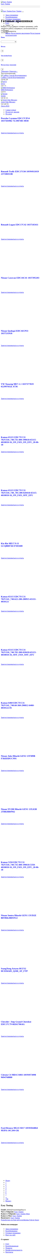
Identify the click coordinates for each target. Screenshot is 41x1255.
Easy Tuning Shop (23, 1214)
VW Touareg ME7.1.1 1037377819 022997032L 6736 (17, 385)
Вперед (8, 1201)
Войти (7, 33)
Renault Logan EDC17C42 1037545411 (19, 224)
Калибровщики (11, 17)
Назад (7, 1181)
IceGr (3, 84)
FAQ (7, 23)
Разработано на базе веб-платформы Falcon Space (20, 1220)
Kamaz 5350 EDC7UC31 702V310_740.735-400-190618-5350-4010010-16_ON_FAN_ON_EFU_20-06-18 (20, 866)
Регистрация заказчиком (20, 33)
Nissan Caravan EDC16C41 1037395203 (20, 278)
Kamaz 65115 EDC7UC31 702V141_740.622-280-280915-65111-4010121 (18, 599)
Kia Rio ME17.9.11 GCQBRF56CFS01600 (12, 544)
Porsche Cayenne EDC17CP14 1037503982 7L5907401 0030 (15, 119)
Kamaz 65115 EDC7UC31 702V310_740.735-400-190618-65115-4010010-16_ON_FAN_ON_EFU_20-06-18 (20, 441)
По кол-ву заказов (12, 112)
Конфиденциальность (13, 1250)
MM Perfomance (7, 90)
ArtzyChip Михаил (8, 102)
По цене (8, 114)
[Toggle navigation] (23, 11)
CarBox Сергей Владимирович (13, 77)
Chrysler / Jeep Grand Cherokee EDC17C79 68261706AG (16, 1023)
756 (6, 1199)
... (6, 1197)
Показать (4, 71)
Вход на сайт (10, 1235)
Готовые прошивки (12, 1233)
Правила (8, 1248)
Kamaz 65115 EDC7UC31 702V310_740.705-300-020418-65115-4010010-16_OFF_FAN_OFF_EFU (18, 652)
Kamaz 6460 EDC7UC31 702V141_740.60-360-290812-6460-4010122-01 (17, 705)
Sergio (3, 96)
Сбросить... (13, 71)
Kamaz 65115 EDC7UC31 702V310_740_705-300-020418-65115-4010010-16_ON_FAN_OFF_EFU (19, 492)
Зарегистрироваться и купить (12, 133)
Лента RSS (5, 106)
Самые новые (10, 110)
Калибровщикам (11, 1246)
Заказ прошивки (11, 15)
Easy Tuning (16, 11)
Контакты (9, 1252)
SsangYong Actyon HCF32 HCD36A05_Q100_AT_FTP (14, 969)
